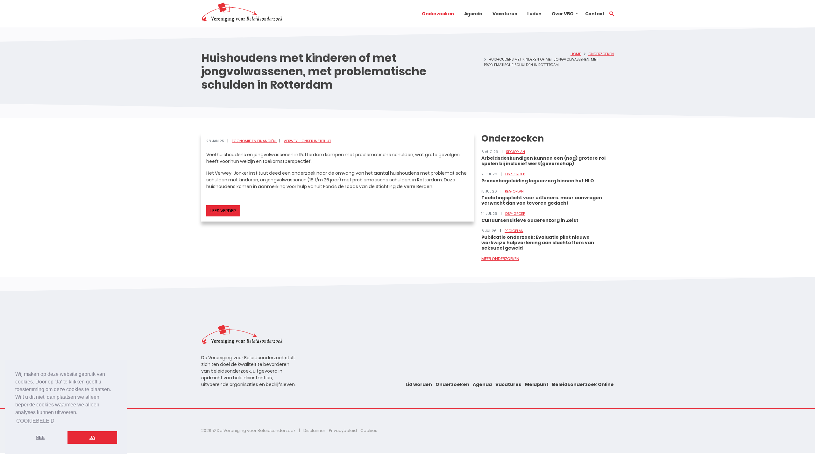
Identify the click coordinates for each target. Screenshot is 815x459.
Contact (595, 14)
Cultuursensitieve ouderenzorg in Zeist (529, 220)
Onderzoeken (438, 14)
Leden (534, 14)
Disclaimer (314, 430)
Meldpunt (537, 384)
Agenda (473, 14)
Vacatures (505, 14)
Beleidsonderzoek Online (583, 384)
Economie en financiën (254, 140)
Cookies (368, 430)
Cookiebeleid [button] (35, 421)
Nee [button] (40, 437)
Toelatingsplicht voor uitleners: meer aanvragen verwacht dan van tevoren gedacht (541, 200)
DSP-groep (515, 174)
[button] (577, 14)
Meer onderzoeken (500, 258)
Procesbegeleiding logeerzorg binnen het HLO (537, 181)
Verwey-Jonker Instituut (307, 140)
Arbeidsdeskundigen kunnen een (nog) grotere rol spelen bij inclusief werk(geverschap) (543, 161)
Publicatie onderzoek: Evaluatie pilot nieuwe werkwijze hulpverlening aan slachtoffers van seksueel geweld (537, 242)
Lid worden (419, 384)
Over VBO (563, 14)
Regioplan (515, 151)
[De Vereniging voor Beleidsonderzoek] (241, 14)
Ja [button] (92, 437)
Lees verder (223, 211)
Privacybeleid (343, 430)
